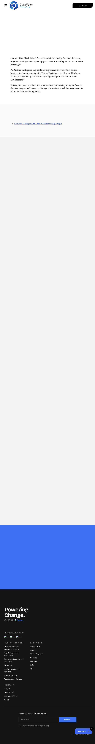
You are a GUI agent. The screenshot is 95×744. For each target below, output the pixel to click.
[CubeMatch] (21, 5)
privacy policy (45, 725)
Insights (7, 688)
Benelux (33, 650)
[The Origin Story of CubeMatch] (47, 150)
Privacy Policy (75, 734)
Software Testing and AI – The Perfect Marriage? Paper (38, 124)
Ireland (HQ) (35, 646)
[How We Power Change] (17, 150)
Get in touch (11, 583)
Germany (33, 657)
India (32, 665)
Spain (32, 668)
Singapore (34, 661)
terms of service (34, 725)
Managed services (10, 675)
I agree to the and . (35, 725)
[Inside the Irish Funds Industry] (17, 165)
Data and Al (8, 665)
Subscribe (67, 720)
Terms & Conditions (85, 734)
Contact (7, 699)
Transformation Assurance (13, 679)
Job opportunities (10, 696)
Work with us (9, 692)
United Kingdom (36, 654)
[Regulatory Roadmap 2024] (78, 442)
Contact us (83, 5)
